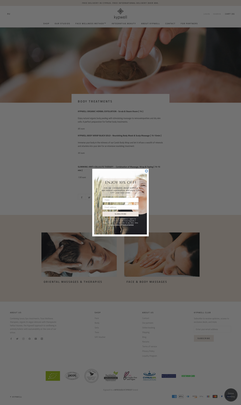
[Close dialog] (146, 171)
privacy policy (115, 225)
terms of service (128, 225)
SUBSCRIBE (120, 214)
